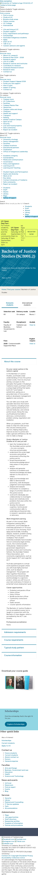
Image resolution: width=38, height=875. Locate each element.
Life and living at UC (10, 29)
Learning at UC (8, 166)
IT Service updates (12, 804)
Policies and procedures (14, 825)
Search (2, 203)
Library (5, 194)
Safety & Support (9, 198)
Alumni (5, 192)
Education (9, 772)
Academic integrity (10, 156)
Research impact (9, 59)
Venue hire (7, 107)
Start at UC (7, 42)
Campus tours (8, 99)
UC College (7, 23)
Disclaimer (23, 856)
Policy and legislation (11, 164)
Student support (9, 31)
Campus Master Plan (11, 105)
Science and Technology (14, 776)
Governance (7, 162)
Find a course (5, 13)
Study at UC (8, 17)
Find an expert (10, 787)
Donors (7, 759)
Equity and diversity (10, 174)
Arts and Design (11, 768)
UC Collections (9, 101)
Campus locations (10, 145)
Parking (6, 117)
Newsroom (9, 785)
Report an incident (10, 130)
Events (7, 789)
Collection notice (18, 858)
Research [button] (3, 49)
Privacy (30, 856)
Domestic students (9, 304)
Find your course (13, 289)
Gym (6, 806)
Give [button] (1, 75)
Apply (5, 40)
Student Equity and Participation (15, 172)
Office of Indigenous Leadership (15, 152)
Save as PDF (6, 278)
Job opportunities (11, 817)
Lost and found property (12, 126)
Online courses (8, 21)
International (8, 25)
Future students (11, 753)
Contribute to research (12, 66)
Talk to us (7, 44)
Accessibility (6, 858)
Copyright (15, 856)
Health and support (10, 113)
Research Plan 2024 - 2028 (13, 57)
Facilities (6, 103)
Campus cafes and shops (12, 109)
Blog (6, 791)
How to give (7, 85)
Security (6, 124)
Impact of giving (9, 87)
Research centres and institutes (15, 64)
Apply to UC (6, 746)
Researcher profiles (12, 821)
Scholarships (8, 36)
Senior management (10, 141)
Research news (9, 70)
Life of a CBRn (8, 61)
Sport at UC (7, 122)
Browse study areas (10, 19)
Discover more (5, 53)
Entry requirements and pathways (16, 33)
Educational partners (11, 147)
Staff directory (10, 819)
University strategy (10, 139)
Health (7, 774)
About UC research (10, 55)
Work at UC (7, 176)
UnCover (8, 783)
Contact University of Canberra (15, 180)
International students (27, 304)
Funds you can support (11, 83)
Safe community (9, 128)
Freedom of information (14, 823)
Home (4, 289)
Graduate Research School (13, 68)
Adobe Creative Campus (12, 119)
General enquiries (11, 761)
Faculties (6, 143)
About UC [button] (3, 133)
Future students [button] (6, 9)
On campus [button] (4, 93)
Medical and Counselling (14, 802)
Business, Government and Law (16, 770)
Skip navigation (6, 1)
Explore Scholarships (15, 724)
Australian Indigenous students (15, 38)
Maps (5, 196)
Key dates (7, 178)
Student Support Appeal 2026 (14, 81)
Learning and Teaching (11, 168)
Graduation (7, 150)
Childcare (7, 111)
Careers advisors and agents (14, 46)
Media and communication (13, 160)
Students (6, 188)
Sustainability (8, 158)
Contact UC (6, 856)
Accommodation (11, 808)
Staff (5, 190)
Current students (8, 743)
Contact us (7, 72)
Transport (7, 115)
